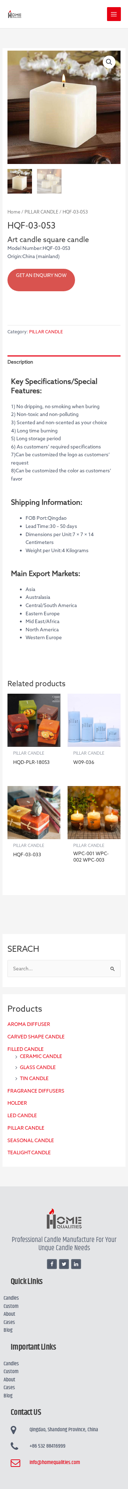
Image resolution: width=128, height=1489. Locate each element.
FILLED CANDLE (25, 1049)
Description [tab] (20, 362)
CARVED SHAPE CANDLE (36, 1036)
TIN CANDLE (34, 1078)
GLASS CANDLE (38, 1067)
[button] (109, 62)
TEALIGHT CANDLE (29, 1152)
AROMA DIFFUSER (28, 1024)
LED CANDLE (22, 1115)
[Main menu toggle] (114, 14)
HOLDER (17, 1103)
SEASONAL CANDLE (30, 1140)
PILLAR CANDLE (25, 1128)
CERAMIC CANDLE (41, 1056)
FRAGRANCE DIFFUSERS (35, 1091)
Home (13, 212)
